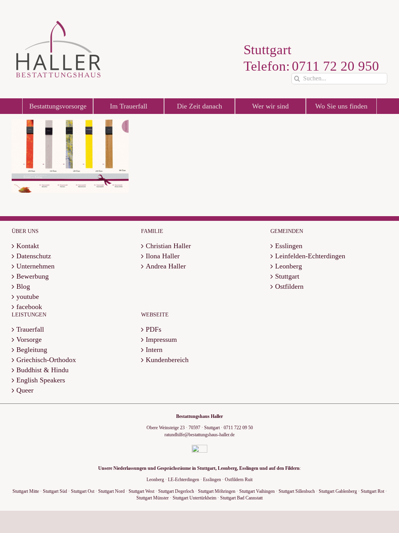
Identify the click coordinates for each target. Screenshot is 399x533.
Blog (23, 287)
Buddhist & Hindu (42, 370)
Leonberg (288, 266)
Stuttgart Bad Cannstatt (241, 498)
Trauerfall (30, 329)
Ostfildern (289, 287)
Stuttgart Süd (55, 491)
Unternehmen (35, 266)
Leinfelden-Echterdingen (310, 256)
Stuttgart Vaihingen (257, 491)
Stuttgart (287, 276)
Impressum (161, 340)
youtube (27, 297)
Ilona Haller (163, 256)
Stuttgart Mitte (25, 491)
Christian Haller (168, 246)
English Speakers (40, 380)
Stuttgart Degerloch (176, 491)
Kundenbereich (167, 360)
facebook (29, 307)
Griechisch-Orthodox (46, 360)
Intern (154, 350)
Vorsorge (29, 340)
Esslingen (288, 246)
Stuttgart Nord (111, 491)
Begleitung (31, 350)
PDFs (153, 329)
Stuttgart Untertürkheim (194, 498)
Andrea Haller (166, 266)
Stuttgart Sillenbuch (297, 491)
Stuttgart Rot (372, 491)
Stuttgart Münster (152, 498)
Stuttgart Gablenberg (338, 491)
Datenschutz (33, 256)
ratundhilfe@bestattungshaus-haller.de (199, 434)
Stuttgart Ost (82, 491)
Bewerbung (32, 276)
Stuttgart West (141, 491)
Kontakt (27, 246)
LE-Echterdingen (183, 479)
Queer (25, 390)
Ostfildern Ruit (238, 479)
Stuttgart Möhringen (216, 491)
